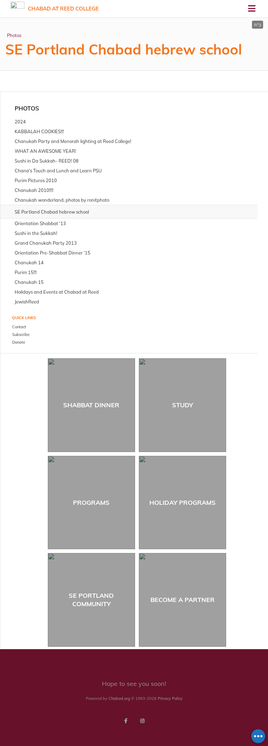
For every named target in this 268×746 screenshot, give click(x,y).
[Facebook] (125, 720)
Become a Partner (182, 600)
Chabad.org (119, 698)
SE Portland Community (91, 599)
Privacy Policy (170, 698)
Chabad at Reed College (63, 8)
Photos (14, 35)
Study (182, 405)
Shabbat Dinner (91, 405)
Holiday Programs (182, 502)
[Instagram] (142, 720)
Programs (91, 502)
